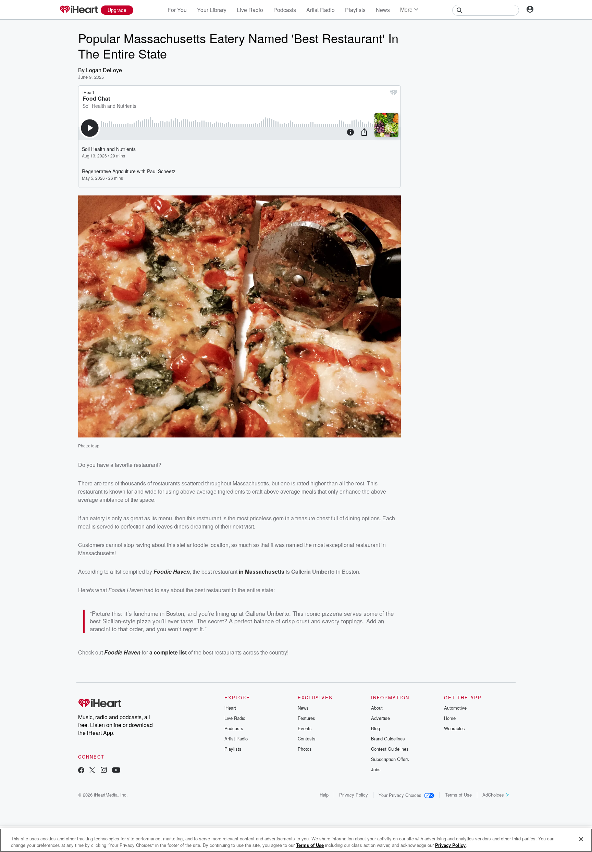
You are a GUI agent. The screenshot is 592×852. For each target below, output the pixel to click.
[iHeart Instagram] (104, 771)
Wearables (454, 728)
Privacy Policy (353, 794)
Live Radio (250, 10)
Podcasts (284, 10)
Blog (375, 728)
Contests (307, 738)
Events (305, 728)
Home (450, 718)
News (383, 10)
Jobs (376, 769)
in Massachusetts (261, 571)
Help (324, 794)
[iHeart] (78, 10)
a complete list (168, 652)
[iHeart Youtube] (116, 771)
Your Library (211, 10)
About (377, 707)
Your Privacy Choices (400, 795)
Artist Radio (320, 10)
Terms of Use (458, 794)
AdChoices (493, 794)
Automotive (455, 707)
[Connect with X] (92, 771)
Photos (305, 749)
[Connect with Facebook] (81, 771)
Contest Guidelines (390, 749)
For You (177, 10)
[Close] (581, 839)
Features (306, 718)
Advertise (380, 718)
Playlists (355, 10)
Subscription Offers (390, 759)
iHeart (230, 707)
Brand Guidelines (388, 738)
